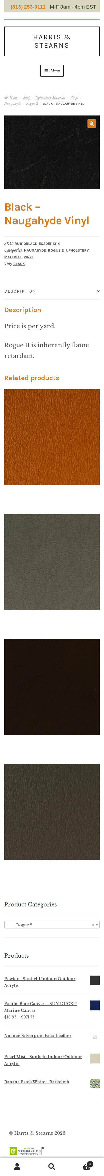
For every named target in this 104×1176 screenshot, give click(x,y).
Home (14, 98)
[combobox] (52, 924)
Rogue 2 (32, 104)
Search (52, 1167)
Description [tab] (20, 291)
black (19, 264)
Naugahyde (12, 104)
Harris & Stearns (52, 41)
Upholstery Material (50, 98)
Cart (80, 1162)
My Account (17, 1167)
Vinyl (74, 98)
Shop (26, 98)
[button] (91, 123)
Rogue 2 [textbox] (50, 925)
